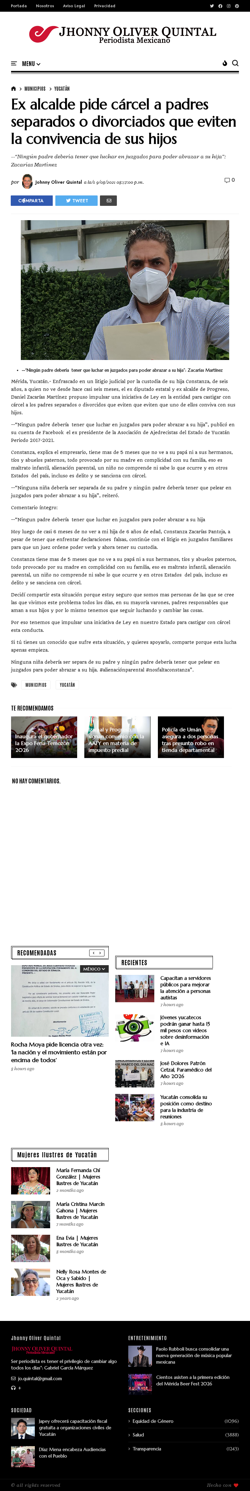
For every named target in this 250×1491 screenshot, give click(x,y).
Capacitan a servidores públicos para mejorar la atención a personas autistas (185, 988)
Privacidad (105, 6)
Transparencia (147, 1449)
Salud (138, 1435)
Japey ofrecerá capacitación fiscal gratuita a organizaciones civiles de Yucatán (75, 1427)
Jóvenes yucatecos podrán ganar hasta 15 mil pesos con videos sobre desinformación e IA (185, 1030)
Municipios (35, 88)
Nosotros (45, 6)
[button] (31, 63)
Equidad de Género (153, 1421)
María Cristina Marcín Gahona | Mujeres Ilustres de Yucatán (80, 1210)
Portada (19, 6)
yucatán (62, 88)
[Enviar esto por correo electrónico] (108, 200)
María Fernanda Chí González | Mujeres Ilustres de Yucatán (78, 1176)
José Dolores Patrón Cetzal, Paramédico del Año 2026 (186, 1069)
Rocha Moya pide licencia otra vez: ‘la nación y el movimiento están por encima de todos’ (59, 1052)
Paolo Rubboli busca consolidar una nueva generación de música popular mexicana (194, 1355)
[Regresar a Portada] (234, 1475)
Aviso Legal (74, 6)
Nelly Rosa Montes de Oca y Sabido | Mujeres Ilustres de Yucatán (81, 1281)
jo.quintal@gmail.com (39, 1378)
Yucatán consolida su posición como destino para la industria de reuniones (186, 1107)
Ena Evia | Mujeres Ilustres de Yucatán (77, 1241)
